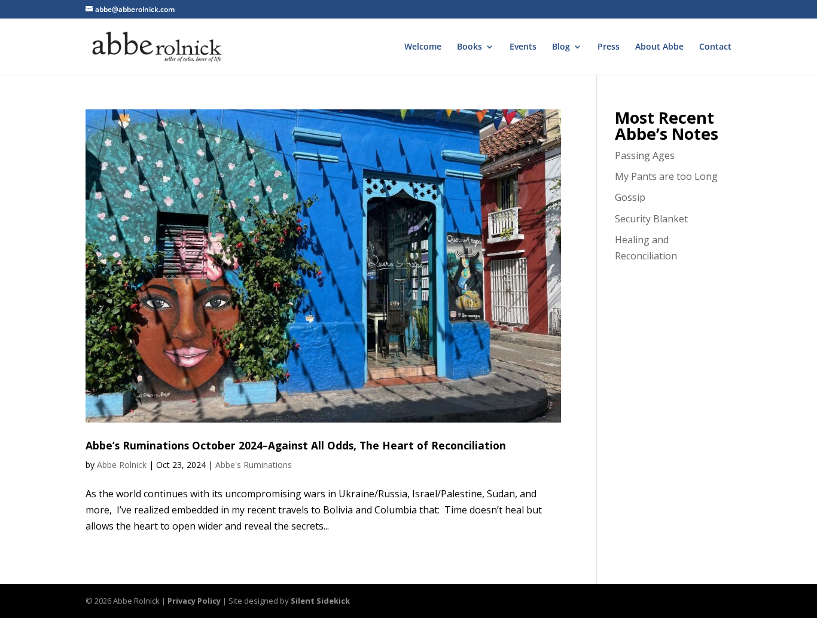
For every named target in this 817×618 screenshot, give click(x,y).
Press (608, 47)
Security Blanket (651, 218)
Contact (715, 47)
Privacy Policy (194, 600)
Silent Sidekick (320, 600)
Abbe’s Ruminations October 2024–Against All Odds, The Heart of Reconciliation (296, 445)
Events (523, 47)
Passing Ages (645, 155)
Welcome (422, 47)
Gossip (630, 197)
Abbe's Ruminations (253, 464)
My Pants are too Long (666, 176)
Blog (561, 47)
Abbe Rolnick (122, 464)
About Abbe (659, 47)
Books (469, 47)
